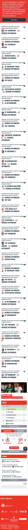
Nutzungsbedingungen (6, 528)
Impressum (4, 526)
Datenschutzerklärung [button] (9, 15)
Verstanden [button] (14, 19)
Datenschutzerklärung (14, 526)
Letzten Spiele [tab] (20, 431)
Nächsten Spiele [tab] (8, 431)
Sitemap (16, 528)
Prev (2, 440)
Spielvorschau (14, 447)
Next (25, 440)
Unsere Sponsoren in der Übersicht (10, 500)
